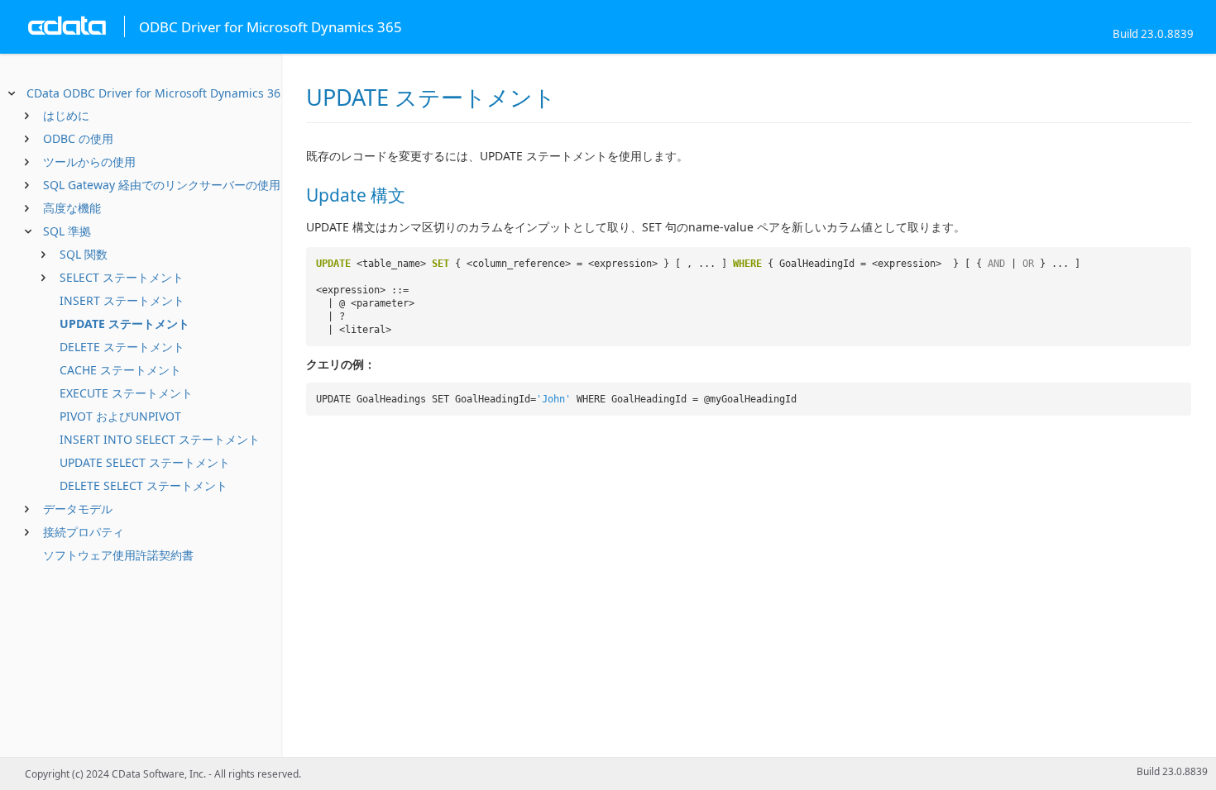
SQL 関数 (84, 254)
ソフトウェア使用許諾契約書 (118, 555)
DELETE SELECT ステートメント (143, 485)
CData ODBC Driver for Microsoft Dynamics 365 (156, 93)
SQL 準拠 (67, 231)
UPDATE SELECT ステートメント (145, 462)
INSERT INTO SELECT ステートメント (160, 439)
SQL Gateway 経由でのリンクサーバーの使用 (161, 185)
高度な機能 (72, 208)
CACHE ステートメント (120, 370)
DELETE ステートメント (122, 347)
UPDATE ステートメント (124, 323)
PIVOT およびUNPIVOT (120, 416)
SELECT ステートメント (122, 277)
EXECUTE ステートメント (126, 393)
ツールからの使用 (89, 161)
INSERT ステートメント (122, 300)
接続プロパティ (83, 532)
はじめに (66, 115)
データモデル (78, 508)
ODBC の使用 (78, 138)
